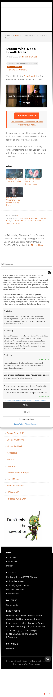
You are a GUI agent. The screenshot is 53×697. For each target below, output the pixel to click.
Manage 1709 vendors (13, 400)
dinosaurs (34, 218)
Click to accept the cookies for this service (26, 96)
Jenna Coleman (17, 221)
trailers (40, 221)
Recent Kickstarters (15, 589)
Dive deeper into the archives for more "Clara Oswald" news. (27, 123)
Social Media (13, 479)
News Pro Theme (30, 661)
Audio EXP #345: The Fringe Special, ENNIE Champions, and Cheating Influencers (23, 633)
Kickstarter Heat (14, 446)
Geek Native (26, 16)
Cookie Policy (19, 424)
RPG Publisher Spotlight (18, 472)
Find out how (37, 245)
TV (18, 216)
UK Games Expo (14, 492)
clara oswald (24, 218)
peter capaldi (30, 221)
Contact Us (11, 557)
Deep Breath (29, 76)
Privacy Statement (31, 424)
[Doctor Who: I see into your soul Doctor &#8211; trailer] (33, 173)
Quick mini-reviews (15, 581)
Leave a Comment (18, 70)
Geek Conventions (15, 440)
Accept (26, 405)
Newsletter (12, 453)
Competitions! (12, 593)
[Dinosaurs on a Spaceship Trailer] (14, 173)
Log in (37, 664)
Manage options (26, 419)
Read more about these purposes (34, 400)
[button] (49, 273)
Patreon (10, 459)
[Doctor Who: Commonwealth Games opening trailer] (14, 192)
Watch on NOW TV (26, 115)
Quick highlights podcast (18, 585)
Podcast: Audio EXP (16, 499)
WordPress (28, 664)
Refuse (26, 412)
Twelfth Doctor (13, 223)
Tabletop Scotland (15, 485)
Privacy (9, 566)
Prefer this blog (14, 66)
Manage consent (48, 659)
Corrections (11, 561)
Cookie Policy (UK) (15, 433)
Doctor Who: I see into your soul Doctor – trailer (32, 181)
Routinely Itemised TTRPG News (21, 577)
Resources (12, 466)
